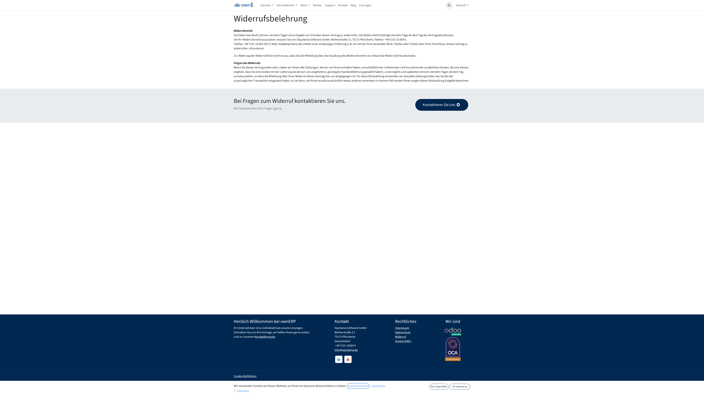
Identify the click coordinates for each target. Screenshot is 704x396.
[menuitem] (267, 5)
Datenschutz (402, 332)
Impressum (402, 328)
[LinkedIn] (338, 359)
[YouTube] (348, 359)
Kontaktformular (265, 337)
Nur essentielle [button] (439, 386)
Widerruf (400, 337)
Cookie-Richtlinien (245, 376)
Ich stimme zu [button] (459, 386)
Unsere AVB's (403, 341)
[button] (449, 5)
